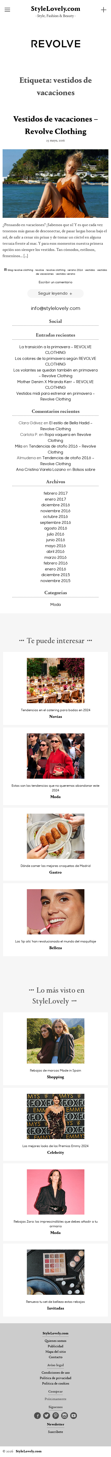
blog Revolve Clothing (20, 270)
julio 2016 (55, 534)
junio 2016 (55, 539)
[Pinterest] (56, 1415)
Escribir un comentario (55, 282)
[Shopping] (55, 1062)
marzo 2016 (55, 557)
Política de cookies (55, 1384)
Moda (55, 604)
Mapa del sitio (55, 1352)
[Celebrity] (55, 1137)
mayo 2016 (55, 545)
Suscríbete (55, 1432)
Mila (18, 446)
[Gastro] (55, 857)
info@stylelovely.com (55, 307)
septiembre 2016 (55, 522)
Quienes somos (55, 1341)
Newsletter (55, 1424)
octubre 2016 (55, 516)
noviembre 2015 (55, 580)
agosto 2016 (55, 528)
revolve (39, 270)
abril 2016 (55, 551)
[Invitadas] (55, 1293)
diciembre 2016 (55, 504)
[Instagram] (64, 1415)
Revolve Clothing (55, 270)
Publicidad (55, 1346)
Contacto (55, 1357)
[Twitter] (46, 1415)
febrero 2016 (56, 563)
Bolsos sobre (84, 469)
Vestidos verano (65, 274)
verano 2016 (75, 270)
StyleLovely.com (55, 9)
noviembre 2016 (55, 510)
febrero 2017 (56, 493)
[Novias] (55, 702)
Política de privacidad (55, 1378)
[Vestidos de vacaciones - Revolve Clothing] (55, 183)
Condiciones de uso (56, 1373)
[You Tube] (73, 1415)
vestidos (90, 270)
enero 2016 (55, 568)
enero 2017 (55, 499)
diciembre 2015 (55, 574)
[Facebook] (37, 1415)
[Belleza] (55, 933)
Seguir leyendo (53, 293)
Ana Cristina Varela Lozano (41, 469)
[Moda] (55, 777)
